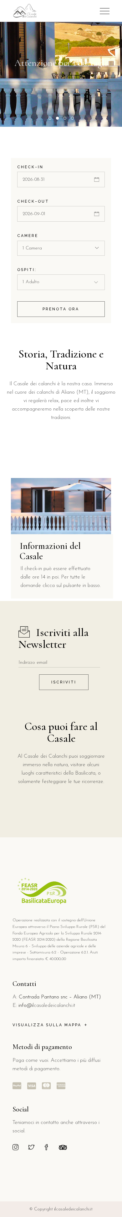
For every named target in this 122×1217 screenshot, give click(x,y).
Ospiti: (27, 270)
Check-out (33, 201)
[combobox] (61, 248)
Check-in (30, 167)
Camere (27, 236)
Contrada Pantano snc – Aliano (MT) (60, 997)
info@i (25, 1005)
